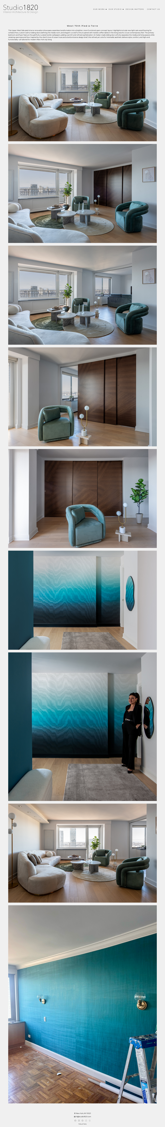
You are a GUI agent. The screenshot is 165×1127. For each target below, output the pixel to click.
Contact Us (153, 9)
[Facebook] (75, 1120)
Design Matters (135, 9)
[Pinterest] (82, 1120)
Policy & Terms (83, 1124)
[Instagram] (86, 1120)
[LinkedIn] (78, 1120)
